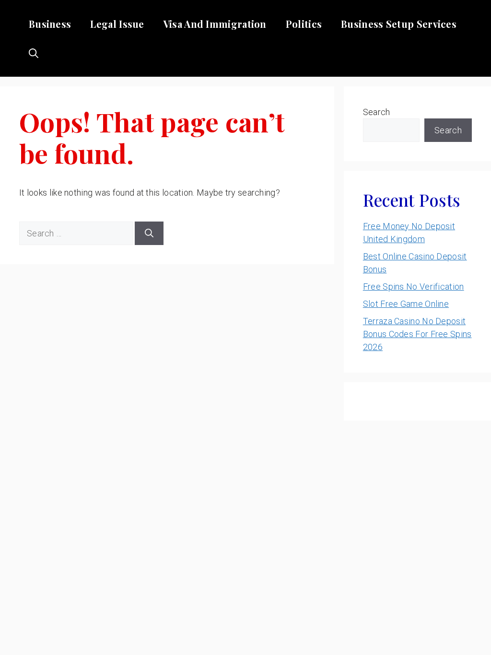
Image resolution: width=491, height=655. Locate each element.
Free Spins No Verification (413, 286)
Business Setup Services (398, 23)
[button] (33, 52)
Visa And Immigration (215, 23)
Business (50, 23)
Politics (304, 23)
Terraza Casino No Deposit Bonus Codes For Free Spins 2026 (417, 334)
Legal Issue (117, 23)
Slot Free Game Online (406, 304)
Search (376, 112)
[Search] (149, 233)
